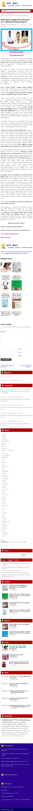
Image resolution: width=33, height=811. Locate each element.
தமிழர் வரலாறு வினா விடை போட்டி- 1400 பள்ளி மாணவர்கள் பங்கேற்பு (15, 799)
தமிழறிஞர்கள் (5, 484)
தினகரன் (25, 253)
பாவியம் (3, 509)
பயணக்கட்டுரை (5, 505)
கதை (3, 460)
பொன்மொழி (4, 518)
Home (7, 13)
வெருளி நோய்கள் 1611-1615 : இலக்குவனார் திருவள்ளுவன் (12, 405)
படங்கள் (3, 500)
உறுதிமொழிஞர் (5, 457)
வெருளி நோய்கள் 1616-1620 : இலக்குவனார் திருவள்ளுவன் (12, 397)
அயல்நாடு (4, 434)
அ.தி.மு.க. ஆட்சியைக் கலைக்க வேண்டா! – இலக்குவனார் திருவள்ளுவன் (25, 366)
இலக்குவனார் (4, 448)
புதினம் (3, 514)
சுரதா (26, 734)
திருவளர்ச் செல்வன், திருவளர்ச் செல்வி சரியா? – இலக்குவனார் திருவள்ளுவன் (19, 662)
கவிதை (3, 468)
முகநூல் (3, 523)
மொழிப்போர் (4, 527)
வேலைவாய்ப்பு (4, 534)
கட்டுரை (26, 251)
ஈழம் (3, 451)
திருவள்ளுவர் (22, 726)
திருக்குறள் (4, 487)
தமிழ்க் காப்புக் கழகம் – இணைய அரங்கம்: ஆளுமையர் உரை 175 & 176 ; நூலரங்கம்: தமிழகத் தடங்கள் (17, 297)
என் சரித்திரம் (21, 734)
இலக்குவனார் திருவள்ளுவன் (9, 24)
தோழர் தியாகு (14, 734)
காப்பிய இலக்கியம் (5, 471)
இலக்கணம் (4, 446)
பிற (2, 510)
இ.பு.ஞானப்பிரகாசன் (17, 728)
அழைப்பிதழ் (4, 439)
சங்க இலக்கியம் (5, 476)
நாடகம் (3, 496)
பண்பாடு (3, 503)
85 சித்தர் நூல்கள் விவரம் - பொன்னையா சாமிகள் (11, 787)
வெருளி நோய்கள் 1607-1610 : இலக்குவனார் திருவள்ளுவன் (12, 413)
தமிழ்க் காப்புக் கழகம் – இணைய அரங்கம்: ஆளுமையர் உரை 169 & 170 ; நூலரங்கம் (19, 632)
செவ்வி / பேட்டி (5, 482)
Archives (2, 540)
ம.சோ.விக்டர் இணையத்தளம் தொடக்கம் (9, 793)
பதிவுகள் (4, 560)
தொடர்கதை (4, 493)
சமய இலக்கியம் (5, 478)
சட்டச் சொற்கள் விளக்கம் (17, 732)
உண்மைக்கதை (5, 453)
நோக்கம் (3, 790)
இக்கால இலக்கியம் (6, 441)
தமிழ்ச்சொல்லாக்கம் (7, 728)
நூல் (29, 720)
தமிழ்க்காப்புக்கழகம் (14, 730)
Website (20, 355)
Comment (3, 331)
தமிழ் (27, 726)
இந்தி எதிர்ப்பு (4, 444)
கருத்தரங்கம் (4, 462)
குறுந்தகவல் (4, 475)
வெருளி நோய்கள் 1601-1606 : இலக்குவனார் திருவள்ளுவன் (12, 421)
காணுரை (4, 469)
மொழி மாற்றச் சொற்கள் (25, 730)
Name (20, 349)
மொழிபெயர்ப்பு (5, 525)
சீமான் (21, 253)
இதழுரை (10, 13)
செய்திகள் (4, 480)
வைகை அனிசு (14, 726)
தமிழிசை (4, 485)
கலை (3, 464)
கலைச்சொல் (8, 734)
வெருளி (3, 530)
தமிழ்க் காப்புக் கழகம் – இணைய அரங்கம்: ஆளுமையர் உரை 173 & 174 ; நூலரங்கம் (19, 610)
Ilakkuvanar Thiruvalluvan (12, 253)
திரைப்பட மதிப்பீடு (5, 489)
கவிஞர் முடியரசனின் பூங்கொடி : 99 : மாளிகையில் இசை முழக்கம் (19, 691)
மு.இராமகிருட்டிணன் (6, 521)
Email (19, 352)
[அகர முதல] (16, 6)
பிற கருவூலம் (4, 512)
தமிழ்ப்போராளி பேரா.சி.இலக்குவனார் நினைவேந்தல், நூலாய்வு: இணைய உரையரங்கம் (17, 279)
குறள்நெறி (4, 473)
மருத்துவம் (4, 519)
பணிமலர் (4, 502)
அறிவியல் (4, 437)
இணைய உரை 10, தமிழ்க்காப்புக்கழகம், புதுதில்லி (16, 313)
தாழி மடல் (16, 724)
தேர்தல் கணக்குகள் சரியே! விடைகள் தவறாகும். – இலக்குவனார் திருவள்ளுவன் (7, 366)
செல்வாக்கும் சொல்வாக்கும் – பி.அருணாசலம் (11, 570)
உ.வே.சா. (4, 732)
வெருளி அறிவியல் (5, 532)
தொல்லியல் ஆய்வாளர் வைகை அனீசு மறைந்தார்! (9, 380)
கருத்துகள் (10, 560)
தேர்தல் (30, 251)
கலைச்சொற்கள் (5, 466)
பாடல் (3, 507)
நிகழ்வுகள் (4, 498)
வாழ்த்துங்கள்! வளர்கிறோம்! (6, 796)
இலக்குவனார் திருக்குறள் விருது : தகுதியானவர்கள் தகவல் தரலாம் (15, 572)
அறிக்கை (4, 435)
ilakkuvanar (6, 722)
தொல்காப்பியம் (5, 494)
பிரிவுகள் (17, 560)
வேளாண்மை (4, 536)
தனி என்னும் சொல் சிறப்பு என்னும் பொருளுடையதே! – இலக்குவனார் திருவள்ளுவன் (5, 279)
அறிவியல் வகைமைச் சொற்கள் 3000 (10, 736)
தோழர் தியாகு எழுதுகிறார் (19, 722)
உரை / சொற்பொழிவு (6, 455)
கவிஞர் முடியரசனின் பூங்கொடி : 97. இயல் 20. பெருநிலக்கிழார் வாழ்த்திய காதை (20, 706)
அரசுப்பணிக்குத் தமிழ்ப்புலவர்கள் (7, 375)
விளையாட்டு (4, 528)
